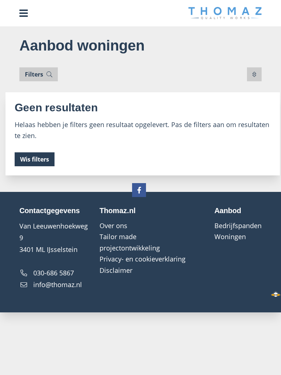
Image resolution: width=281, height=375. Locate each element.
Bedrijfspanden (238, 225)
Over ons (113, 225)
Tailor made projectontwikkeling (130, 242)
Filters (35, 74)
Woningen (230, 236)
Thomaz (225, 13)
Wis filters (34, 159)
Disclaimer (116, 270)
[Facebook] (139, 190)
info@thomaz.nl (57, 284)
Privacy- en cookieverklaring (143, 259)
